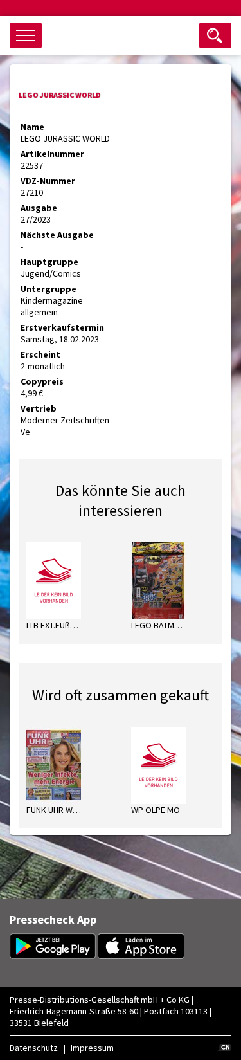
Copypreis (42, 381)
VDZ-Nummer (48, 181)
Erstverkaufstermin (62, 327)
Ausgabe (39, 208)
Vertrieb (39, 408)
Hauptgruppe (49, 262)
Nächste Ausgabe (57, 235)
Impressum (92, 1048)
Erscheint (40, 354)
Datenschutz (34, 1048)
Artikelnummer (52, 154)
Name (32, 126)
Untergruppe (48, 289)
